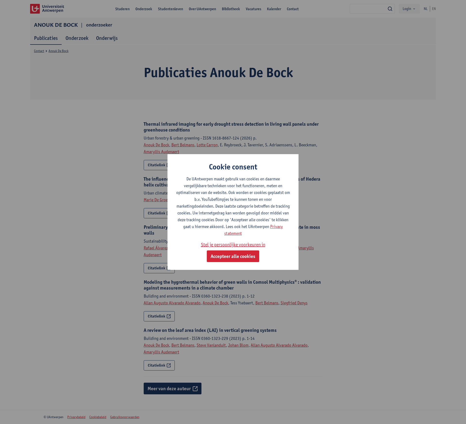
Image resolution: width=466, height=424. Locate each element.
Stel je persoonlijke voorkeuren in (233, 244)
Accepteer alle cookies (233, 256)
